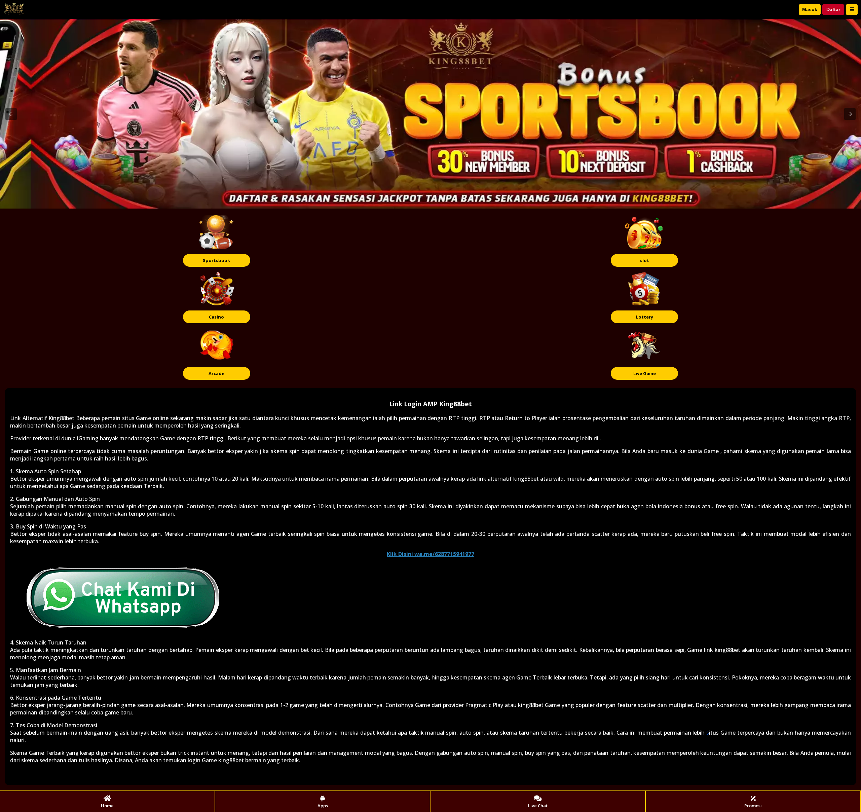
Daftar (833, 9)
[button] (11, 114)
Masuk (809, 9)
